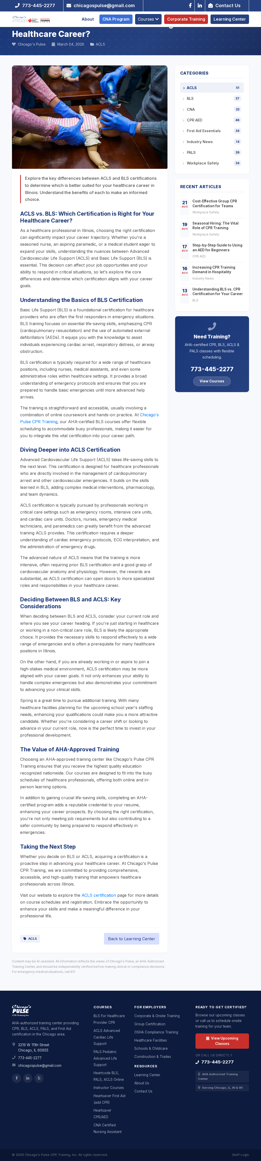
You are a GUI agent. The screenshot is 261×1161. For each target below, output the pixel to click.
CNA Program (115, 19)
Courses (146, 19)
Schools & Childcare (151, 1048)
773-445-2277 (212, 369)
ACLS (32, 939)
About (88, 19)
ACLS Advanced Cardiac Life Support (107, 1037)
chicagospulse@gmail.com (39, 1065)
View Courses (212, 381)
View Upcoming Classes (224, 1040)
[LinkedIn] (200, 5)
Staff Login (240, 1155)
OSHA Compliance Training (156, 1032)
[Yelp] (39, 1078)
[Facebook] (190, 5)
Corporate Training (186, 19)
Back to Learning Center (131, 938)
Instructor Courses (109, 1088)
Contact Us (143, 1091)
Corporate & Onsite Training (157, 1016)
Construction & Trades (152, 1057)
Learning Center (230, 19)
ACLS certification (99, 895)
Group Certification (149, 1024)
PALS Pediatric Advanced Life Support (105, 1058)
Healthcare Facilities (150, 1040)
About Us (141, 1083)
